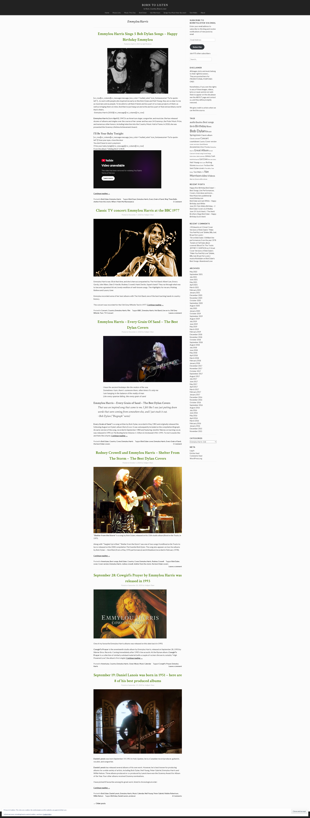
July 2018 (193, 348)
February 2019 (195, 332)
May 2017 (193, 384)
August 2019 (195, 319)
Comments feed (196, 456)
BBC (139, 310)
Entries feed (194, 453)
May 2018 (193, 353)
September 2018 (196, 342)
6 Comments (177, 796)
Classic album (206, 135)
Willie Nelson (98, 796)
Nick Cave (202, 162)
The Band (207, 165)
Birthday (114, 796)
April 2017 (194, 387)
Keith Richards (194, 159)
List (201, 159)
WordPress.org (196, 458)
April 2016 (194, 418)
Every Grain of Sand (156, 199)
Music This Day (130, 13)
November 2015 (196, 431)
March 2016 (194, 421)
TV (203, 172)
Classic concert (195, 138)
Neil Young (149, 793)
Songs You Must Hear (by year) (175, 13)
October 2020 (195, 300)
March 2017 (194, 389)
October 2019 (195, 314)
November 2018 (196, 337)
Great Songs (207, 153)
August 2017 (195, 376)
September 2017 (196, 374)
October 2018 (195, 340)
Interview (193, 156)
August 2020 (195, 306)
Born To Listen (155, 5)
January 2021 (195, 293)
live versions (212, 159)
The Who (208, 168)
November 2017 (196, 368)
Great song (199, 153)
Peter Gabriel (159, 793)
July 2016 (193, 410)
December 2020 (196, 295)
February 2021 (195, 290)
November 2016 (196, 400)
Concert (104, 310)
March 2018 (194, 358)
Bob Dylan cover (147, 441)
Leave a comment (175, 313)
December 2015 (196, 429)
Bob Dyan (132, 199)
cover (95, 564)
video (204, 175)
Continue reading (101, 193)
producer (132, 796)
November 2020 (196, 298)
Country (111, 310)
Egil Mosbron (147, 44)
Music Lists (117, 13)
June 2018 (194, 350)
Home (107, 13)
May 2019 (193, 327)
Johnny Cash (210, 156)
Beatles (199, 122)
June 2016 (194, 413)
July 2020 (193, 308)
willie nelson (203, 179)
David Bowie (204, 144)
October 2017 (195, 371)
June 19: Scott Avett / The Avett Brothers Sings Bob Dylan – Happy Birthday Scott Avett (203, 214)
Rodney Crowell (158, 561)
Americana (105, 561)
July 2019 (193, 321)
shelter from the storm (102, 202)
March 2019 (194, 329)
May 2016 (193, 416)
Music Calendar (145, 664)
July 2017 (193, 379)
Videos (211, 175)
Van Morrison (155, 13)
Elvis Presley (205, 147)
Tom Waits (193, 13)
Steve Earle (199, 165)
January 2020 (195, 311)
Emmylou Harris (115, 199)
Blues (209, 126)
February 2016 (195, 423)
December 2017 (196, 366)
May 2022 (193, 272)
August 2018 (195, 345)
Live (205, 159)
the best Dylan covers (101, 444)
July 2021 (193, 277)
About (203, 13)
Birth (192, 126)
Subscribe (197, 47)
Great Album (134, 664)
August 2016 (195, 408)
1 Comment (177, 202)
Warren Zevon (194, 179)
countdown (194, 141)
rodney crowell (127, 564)
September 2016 (196, 405)
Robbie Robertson (171, 793)
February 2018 (195, 361)
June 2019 (194, 324)
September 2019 (196, 316)
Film (128, 310)
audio (192, 122)
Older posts (99, 803)
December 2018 (196, 334)
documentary (195, 147)
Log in (192, 451)
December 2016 (196, 397)
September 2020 (196, 303)
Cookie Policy (47, 814)
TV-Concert (108, 313)
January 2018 (195, 363)
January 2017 (195, 395)
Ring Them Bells (171, 199)
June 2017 (194, 382)
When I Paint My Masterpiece (122, 202)
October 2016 (195, 402)
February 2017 (195, 392)
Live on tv (166, 310)
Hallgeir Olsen (149, 215)
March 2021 (194, 287)
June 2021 (194, 280)
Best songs (114, 561)
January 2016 (195, 426)
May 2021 (193, 282)
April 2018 (194, 355)
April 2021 (194, 285)
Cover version (103, 564)
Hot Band (158, 310)
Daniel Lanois (114, 793)
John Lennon (200, 156)
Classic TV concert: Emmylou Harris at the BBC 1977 (137, 210)
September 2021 (196, 274)
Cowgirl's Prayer (165, 664)
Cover (118, 441)
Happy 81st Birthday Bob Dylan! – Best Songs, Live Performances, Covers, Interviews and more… (203, 190)
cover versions (194, 144)
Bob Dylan (143, 13)
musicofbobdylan (196, 258)
